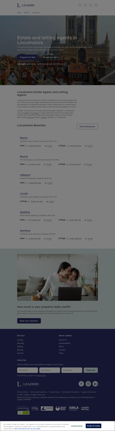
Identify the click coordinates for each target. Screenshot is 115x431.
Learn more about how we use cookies (27, 429)
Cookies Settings (77, 426)
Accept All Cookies (93, 426)
